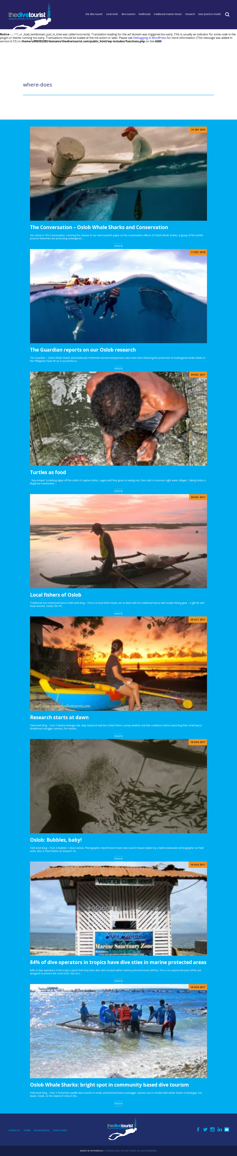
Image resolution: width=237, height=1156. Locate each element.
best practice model (209, 14)
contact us (14, 1130)
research (190, 14)
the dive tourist (94, 14)
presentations (41, 1130)
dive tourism (128, 14)
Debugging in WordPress (149, 38)
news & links (60, 1130)
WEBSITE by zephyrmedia (91, 1151)
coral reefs (112, 14)
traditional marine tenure (168, 14)
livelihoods (145, 14)
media (27, 1130)
